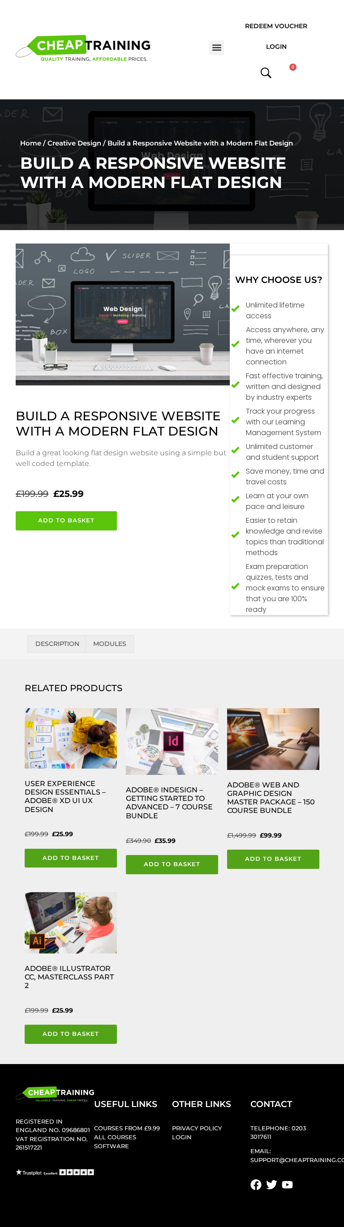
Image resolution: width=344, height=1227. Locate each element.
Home (30, 143)
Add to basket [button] (71, 858)
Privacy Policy (197, 1128)
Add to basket (66, 520)
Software (111, 1146)
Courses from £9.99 (127, 1128)
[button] (216, 47)
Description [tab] (57, 644)
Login (276, 47)
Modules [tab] (109, 644)
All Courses (115, 1137)
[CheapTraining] (83, 48)
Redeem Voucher (276, 26)
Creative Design (74, 143)
